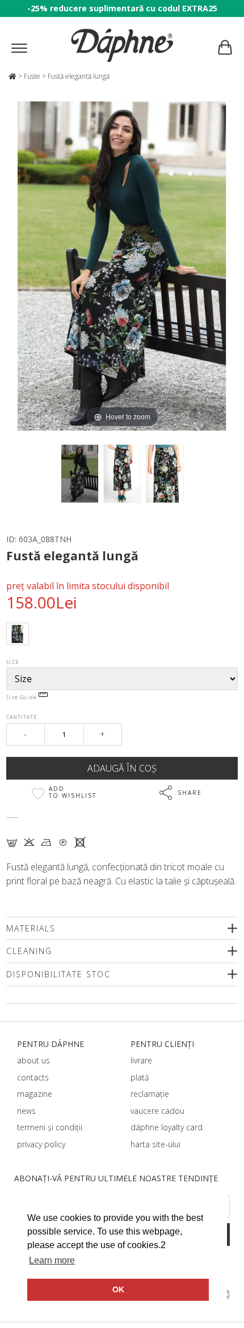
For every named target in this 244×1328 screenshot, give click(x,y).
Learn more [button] (52, 1260)
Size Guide (22, 697)
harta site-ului (155, 1144)
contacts (33, 1077)
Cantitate (21, 717)
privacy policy (41, 1144)
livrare (141, 1060)
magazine (34, 1093)
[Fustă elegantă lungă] (79, 474)
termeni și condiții (49, 1127)
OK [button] (118, 1289)
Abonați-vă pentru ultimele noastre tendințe (116, 1178)
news (26, 1110)
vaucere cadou (157, 1110)
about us (33, 1060)
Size (12, 662)
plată (140, 1077)
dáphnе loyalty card (167, 1127)
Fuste (32, 76)
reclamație (150, 1093)
